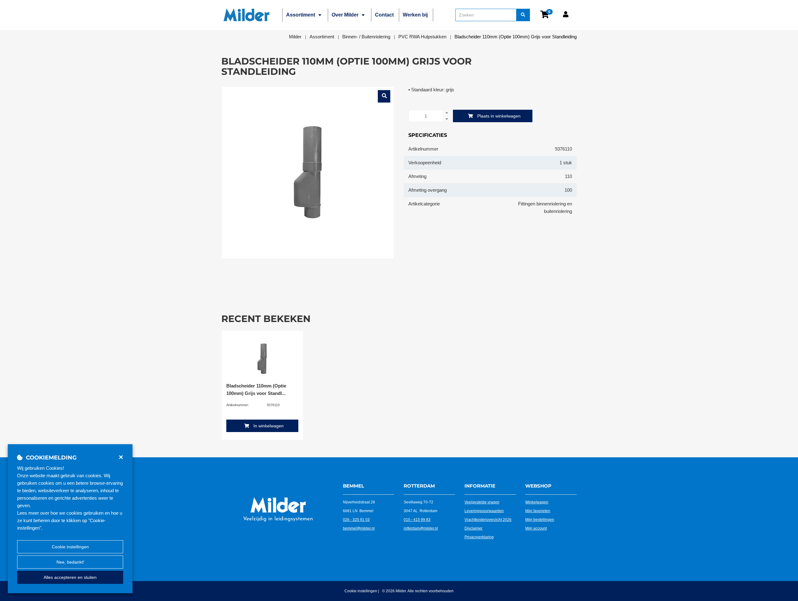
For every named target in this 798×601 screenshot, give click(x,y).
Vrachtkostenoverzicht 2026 (488, 519)
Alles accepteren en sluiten (70, 577)
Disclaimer (473, 528)
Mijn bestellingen (539, 519)
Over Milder (345, 14)
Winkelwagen (536, 502)
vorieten (543, 511)
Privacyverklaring (479, 537)
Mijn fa (530, 511)
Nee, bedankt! (70, 562)
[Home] (246, 15)
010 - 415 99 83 (417, 519)
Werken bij (415, 14)
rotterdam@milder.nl (421, 528)
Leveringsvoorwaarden (484, 511)
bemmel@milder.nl (359, 528)
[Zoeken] (523, 15)
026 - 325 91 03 (356, 519)
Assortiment (300, 14)
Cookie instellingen (70, 546)
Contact (384, 14)
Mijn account (536, 528)
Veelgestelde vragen (481, 502)
